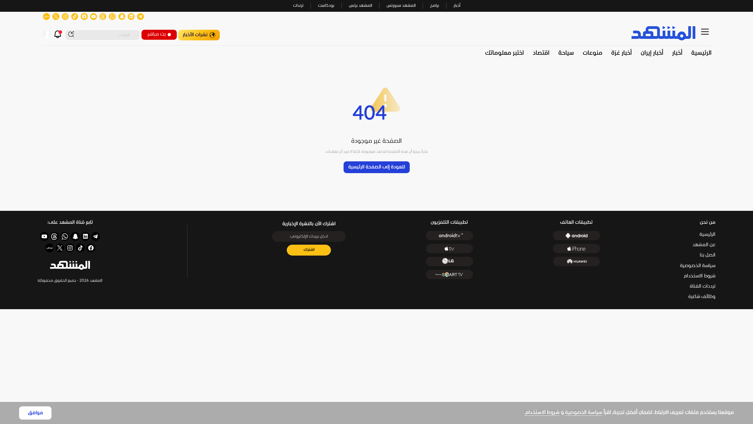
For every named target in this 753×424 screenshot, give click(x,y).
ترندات (298, 6)
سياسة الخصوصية (583, 412)
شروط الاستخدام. (542, 412)
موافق (35, 413)
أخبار (457, 6)
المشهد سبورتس (401, 6)
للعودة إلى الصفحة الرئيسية (376, 167)
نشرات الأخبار (195, 35)
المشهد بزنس (360, 6)
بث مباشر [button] (156, 34)
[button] (70, 265)
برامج (434, 6)
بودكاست (326, 6)
